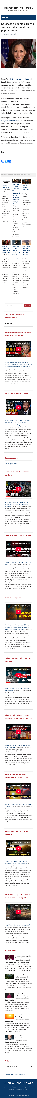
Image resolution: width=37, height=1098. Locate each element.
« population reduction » (10, 121)
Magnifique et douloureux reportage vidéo (17, 925)
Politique (19, 1089)
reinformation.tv (18, 8)
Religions (25, 1087)
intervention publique (19, 79)
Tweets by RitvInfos (11, 463)
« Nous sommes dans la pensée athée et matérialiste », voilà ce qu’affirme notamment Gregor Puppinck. (17, 423)
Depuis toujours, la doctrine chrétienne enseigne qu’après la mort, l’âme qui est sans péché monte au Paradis (17, 627)
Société (25, 1089)
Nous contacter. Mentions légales (15, 1074)
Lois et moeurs (16, 1087)
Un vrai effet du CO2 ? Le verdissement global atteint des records (22, 977)
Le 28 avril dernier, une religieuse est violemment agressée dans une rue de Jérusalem (16, 504)
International (7, 1087)
